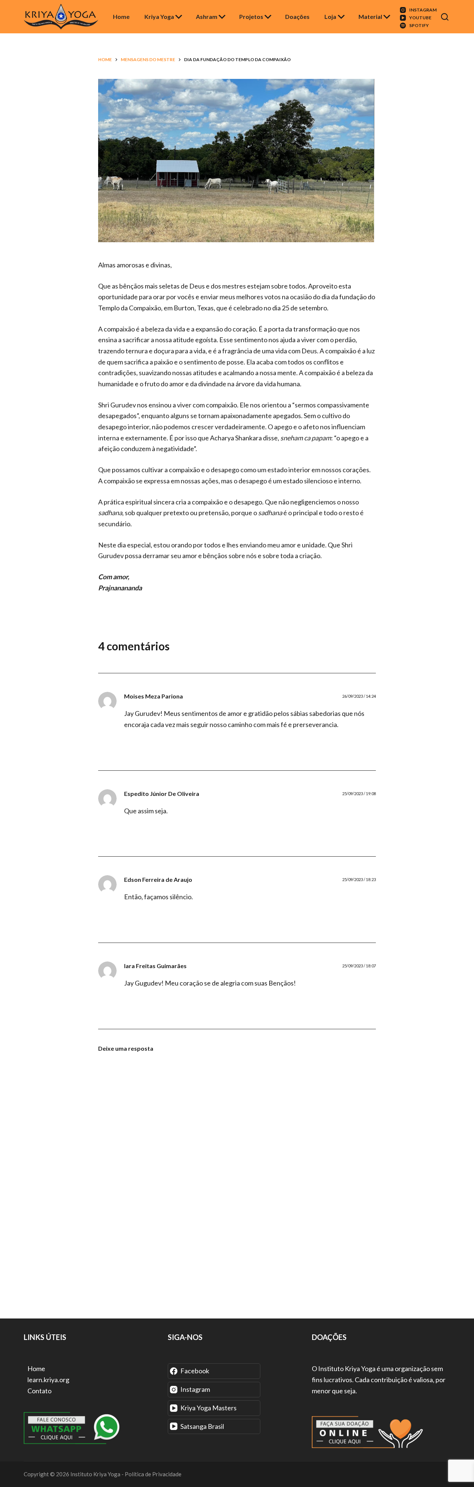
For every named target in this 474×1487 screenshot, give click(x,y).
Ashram (206, 16)
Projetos (251, 16)
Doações (297, 16)
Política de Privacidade (153, 1474)
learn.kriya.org (48, 1380)
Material (370, 16)
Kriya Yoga (159, 16)
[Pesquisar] (445, 17)
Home (121, 16)
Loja (330, 16)
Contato (39, 1391)
